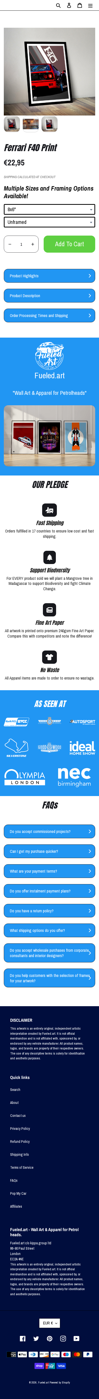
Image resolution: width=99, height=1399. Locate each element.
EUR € (48, 1323)
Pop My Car (18, 1193)
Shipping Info (19, 1154)
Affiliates (16, 1206)
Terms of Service (22, 1167)
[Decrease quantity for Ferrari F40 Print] (9, 244)
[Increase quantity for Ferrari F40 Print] (32, 244)
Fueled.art (43, 1382)
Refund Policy (20, 1141)
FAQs (14, 1180)
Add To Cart (69, 244)
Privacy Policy (20, 1128)
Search (15, 1089)
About (14, 1102)
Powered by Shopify (60, 1382)
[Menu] (90, 5)
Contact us (18, 1115)
